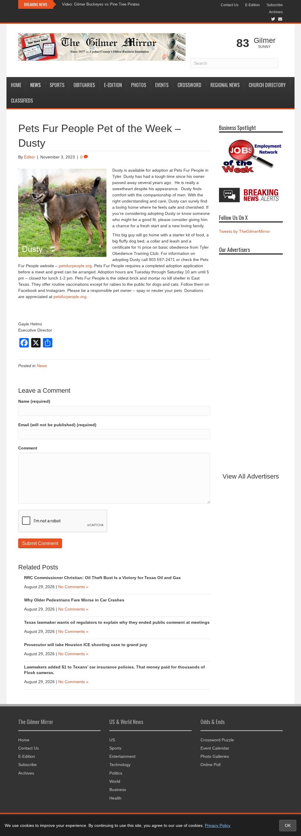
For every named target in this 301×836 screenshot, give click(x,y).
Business (117, 789)
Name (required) (34, 401)
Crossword (189, 84)
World (114, 781)
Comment (27, 448)
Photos (138, 84)
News (35, 84)
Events (161, 84)
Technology (120, 764)
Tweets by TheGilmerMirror (244, 231)
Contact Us (229, 5)
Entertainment (122, 756)
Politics (115, 773)
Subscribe (275, 5)
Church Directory (267, 84)
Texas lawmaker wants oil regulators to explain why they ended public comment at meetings (117, 622)
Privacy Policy (217, 825)
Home (16, 84)
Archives (276, 12)
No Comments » (73, 586)
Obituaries (84, 84)
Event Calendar (214, 748)
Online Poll (210, 764)
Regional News (225, 84)
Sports (57, 84)
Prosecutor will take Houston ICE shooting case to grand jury (85, 644)
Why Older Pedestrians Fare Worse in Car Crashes (74, 600)
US (112, 740)
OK (288, 825)
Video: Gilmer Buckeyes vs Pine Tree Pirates (101, 4)
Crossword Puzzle (217, 740)
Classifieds (22, 100)
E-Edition (252, 5)
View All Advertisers (251, 476)
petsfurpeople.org (75, 265)
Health (115, 798)
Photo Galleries (214, 756)
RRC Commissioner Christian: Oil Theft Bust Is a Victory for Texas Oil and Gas (102, 577)
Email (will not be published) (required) (57, 424)
